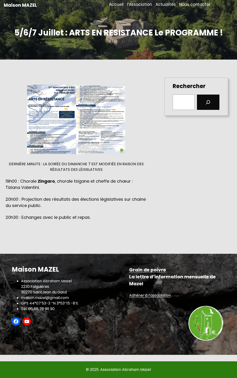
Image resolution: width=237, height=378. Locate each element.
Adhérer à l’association (150, 295)
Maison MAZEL (20, 5)
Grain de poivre (147, 270)
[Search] (208, 102)
